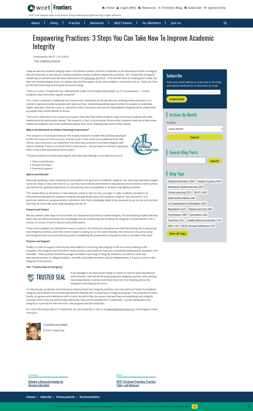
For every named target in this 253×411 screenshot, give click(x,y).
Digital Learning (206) (200, 209)
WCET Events (123, 23)
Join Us (176, 23)
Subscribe (194, 8)
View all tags (177, 233)
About (35, 23)
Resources (148, 8)
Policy (54, 23)
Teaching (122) (176, 220)
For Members (151, 23)
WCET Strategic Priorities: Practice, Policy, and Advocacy (136, 383)
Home (109, 8)
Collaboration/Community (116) (204, 220)
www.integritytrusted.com (120, 309)
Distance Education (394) (181, 181)
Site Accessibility (89, 396)
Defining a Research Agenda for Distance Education (45, 383)
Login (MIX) (127, 8)
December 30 (91, 78)
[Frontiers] (49, 7)
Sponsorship (216, 8)
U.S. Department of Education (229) (187, 203)
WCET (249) (200, 192)
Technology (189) (177, 214)
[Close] (249, 406)
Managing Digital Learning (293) (185, 186)
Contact (31, 396)
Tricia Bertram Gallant (55, 324)
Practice (74, 23)
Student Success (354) (209, 181)
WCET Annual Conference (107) (198, 225)
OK (194, 406)
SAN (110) (173, 225)
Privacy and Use (65, 396)
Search (194, 137)
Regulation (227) (177, 209)
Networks (97, 23)
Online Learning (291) (180, 192)
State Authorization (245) (181, 197)
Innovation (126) (198, 214)
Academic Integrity (50, 61)
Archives (171, 122)
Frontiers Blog (171, 8)
